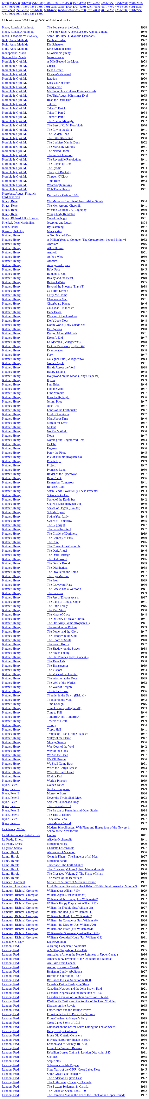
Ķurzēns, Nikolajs (13, 231)
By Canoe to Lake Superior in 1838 (69, 980)
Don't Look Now (57, 320)
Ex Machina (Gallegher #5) (64, 341)
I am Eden (53, 384)
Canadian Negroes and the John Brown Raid (74, 988)
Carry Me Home (57, 295)
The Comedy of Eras (60, 537)
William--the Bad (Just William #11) (69, 912)
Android (52, 252)
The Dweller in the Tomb (62, 572)
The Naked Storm (58, 151)
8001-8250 (22, 13)
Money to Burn (56, 793)
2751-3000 (8, 6)
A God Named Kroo (59, 235)
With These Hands (58, 189)
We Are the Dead (57, 755)
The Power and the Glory (62, 631)
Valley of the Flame (59, 738)
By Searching (55, 226)
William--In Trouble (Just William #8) (70, 907)
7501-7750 (135, 10)
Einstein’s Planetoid (59, 74)
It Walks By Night (58, 397)
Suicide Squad (56, 512)
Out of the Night (57, 218)
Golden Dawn (55, 784)
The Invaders (55, 593)
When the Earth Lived (60, 772)
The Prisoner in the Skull (62, 635)
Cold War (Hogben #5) (61, 307)
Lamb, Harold (10, 852)
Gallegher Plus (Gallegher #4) (65, 359)
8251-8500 (36, 13)
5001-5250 (135, 6)
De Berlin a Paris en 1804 (63, 195)
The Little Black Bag (60, 138)
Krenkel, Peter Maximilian (18, 222)
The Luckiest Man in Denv (63, 142)
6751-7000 (93, 10)
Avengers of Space (58, 265)
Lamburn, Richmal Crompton (20, 890)
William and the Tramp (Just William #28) (72, 899)
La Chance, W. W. (13, 829)
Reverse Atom (55, 486)
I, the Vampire (55, 393)
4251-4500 (93, 6)
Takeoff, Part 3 (56, 116)
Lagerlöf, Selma (12, 848)
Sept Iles (52, 1056)
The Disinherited (57, 567)
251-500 (15, 3)
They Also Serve (57, 819)
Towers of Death (57, 721)
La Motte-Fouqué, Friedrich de (21, 835)
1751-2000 (93, 3)
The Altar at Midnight (60, 121)
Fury (50, 354)
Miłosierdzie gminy (59, 53)
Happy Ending (56, 371)
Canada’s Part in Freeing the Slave (68, 984)
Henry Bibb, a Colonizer (62, 1031)
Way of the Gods (57, 750)
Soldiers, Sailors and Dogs (63, 802)
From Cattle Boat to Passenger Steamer (71, 1014)
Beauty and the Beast (60, 278)
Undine (51, 835)
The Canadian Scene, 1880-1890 (67, 1090)
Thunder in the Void (59, 699)
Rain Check (54, 478)
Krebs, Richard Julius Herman (20, 218)
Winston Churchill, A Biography (67, 209)
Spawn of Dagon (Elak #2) (63, 508)
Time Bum (53, 180)
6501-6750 (79, 10)
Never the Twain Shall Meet (64, 797)
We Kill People (56, 759)
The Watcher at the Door (62, 678)
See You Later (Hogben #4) (64, 503)
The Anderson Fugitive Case (64, 1078)
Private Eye (54, 461)
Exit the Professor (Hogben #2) (66, 346)
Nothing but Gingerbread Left (65, 439)
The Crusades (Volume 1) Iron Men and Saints (75, 869)
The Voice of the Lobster (62, 674)
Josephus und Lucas (59, 222)
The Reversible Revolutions (64, 159)
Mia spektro (54, 231)
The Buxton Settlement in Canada (67, 1086)
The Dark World (57, 559)
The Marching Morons (61, 146)
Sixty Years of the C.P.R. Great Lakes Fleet (73, 1069)
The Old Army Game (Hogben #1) (68, 623)
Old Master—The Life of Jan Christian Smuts (75, 201)
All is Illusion (55, 248)
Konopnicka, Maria (14, 53)
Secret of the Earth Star (61, 499)
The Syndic (54, 168)
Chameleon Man (57, 299)
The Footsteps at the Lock (63, 27)
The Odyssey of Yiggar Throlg (66, 618)
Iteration (52, 78)
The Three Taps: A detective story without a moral (77, 31)
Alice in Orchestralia (59, 839)
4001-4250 (79, 6)
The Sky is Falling (58, 652)
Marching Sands (57, 860)
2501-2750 (136, 3)
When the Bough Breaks (62, 767)
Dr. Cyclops (54, 329)
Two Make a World (59, 823)
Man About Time (57, 418)
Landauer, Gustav (13, 941)
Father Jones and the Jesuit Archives (69, 1009)
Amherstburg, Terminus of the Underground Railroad (79, 958)
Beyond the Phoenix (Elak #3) (65, 286)
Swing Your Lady (58, 516)
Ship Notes (54, 1061)
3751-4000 (65, 6)
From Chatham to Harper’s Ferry (67, 1018)
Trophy (51, 725)
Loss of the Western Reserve (64, 1048)
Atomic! (52, 261)
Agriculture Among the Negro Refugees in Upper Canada (82, 954)
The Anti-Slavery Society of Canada (69, 1082)
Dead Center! (55, 70)
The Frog (52, 580)
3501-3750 (50, 6)
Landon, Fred (10, 946)
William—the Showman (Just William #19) (73, 933)
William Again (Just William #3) (66, 894)
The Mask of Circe (58, 614)
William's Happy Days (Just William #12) (72, 903)
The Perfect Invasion (59, 155)
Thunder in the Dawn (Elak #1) (66, 695)
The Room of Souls (59, 640)
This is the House (57, 691)
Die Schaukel (55, 44)
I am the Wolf (55, 388)
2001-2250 (107, 3)
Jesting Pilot (54, 401)
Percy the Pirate (56, 452)
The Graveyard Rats (59, 584)
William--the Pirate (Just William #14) (70, 929)
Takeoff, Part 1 (56, 108)
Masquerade (54, 87)
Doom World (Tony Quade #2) (66, 324)
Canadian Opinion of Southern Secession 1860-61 (77, 997)
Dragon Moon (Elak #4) (62, 333)
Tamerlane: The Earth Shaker (65, 865)
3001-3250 (22, 6)
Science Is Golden (58, 495)
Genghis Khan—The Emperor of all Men (72, 856)
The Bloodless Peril (59, 529)
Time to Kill (54, 712)
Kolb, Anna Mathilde (15, 40)
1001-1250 (51, 3)
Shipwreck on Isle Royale (63, 1065)
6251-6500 (65, 10)
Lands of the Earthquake (62, 410)
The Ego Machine (58, 576)
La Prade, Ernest (12, 839)
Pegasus (52, 448)
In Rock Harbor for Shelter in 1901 (68, 1039)
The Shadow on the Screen (63, 648)
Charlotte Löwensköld (60, 848)
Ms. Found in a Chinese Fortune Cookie (71, 91)
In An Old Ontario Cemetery (64, 1035)
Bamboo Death (56, 273)
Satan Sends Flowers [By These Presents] (72, 491)
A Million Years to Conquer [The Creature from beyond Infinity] (86, 239)
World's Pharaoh (57, 780)
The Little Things (57, 606)
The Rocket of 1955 (59, 163)
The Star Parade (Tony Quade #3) (67, 657)
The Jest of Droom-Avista (63, 597)
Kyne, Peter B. (11, 784)
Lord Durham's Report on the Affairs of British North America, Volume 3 (92, 886)
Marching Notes (57, 843)
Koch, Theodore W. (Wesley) (20, 36)
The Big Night (56, 525)
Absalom (52, 244)
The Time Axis (56, 661)
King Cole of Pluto (58, 82)
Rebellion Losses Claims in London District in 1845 (79, 1052)
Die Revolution (56, 941)
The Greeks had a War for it (64, 589)
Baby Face (53, 269)
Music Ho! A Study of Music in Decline (71, 882)
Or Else (51, 444)
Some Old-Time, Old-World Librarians (70, 36)
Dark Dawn (54, 312)
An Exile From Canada (61, 963)
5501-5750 (22, 10)
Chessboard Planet (58, 303)
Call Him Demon (57, 290)
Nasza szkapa (55, 57)
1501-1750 (79, 3)
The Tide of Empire (59, 814)
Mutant (51, 427)
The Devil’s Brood (58, 563)
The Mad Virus (56, 610)
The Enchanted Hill (59, 806)
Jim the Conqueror (58, 789)
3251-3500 (36, 6)
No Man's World (57, 431)
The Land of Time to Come (64, 601)
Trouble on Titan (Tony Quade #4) (68, 733)
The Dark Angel (57, 550)
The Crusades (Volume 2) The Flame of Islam (75, 873)
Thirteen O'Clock (57, 176)
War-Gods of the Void (60, 746)
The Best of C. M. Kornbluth (65, 125)
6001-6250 (50, 10)
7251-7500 (121, 10)
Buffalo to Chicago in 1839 (64, 975)
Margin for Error (57, 422)
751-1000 (37, 3)
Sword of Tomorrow (59, 520)
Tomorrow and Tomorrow (63, 716)
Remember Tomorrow (60, 482)
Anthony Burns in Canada (63, 967)
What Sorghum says (59, 185)
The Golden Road (58, 134)
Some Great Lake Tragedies (64, 1073)
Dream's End (55, 337)
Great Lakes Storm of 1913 (63, 1022)
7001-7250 (107, 10)
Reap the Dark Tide (59, 99)
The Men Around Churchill (64, 205)
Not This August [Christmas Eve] (67, 95)
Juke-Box (53, 405)
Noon (50, 435)
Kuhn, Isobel (10, 226)
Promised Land (56, 469)
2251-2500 (121, 3)
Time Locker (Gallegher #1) (64, 708)
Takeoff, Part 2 (56, 112)
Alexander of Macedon (61, 852)
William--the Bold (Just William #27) (69, 916)
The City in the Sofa (59, 129)
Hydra (51, 380)
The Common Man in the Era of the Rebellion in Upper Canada (86, 1095)
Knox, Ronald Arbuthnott (18, 27)
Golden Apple (55, 363)
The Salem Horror (58, 644)
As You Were (55, 256)
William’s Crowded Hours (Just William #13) (74, 937)
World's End (54, 776)
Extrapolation (55, 350)
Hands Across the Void (61, 367)
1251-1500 (65, 3)
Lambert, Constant (13, 882)
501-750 (26, 3)
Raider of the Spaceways (62, 474)
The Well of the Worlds (61, 682)
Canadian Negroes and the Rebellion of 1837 (74, 992)
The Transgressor (57, 665)
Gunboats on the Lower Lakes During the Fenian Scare (81, 1027)
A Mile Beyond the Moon (63, 61)
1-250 (5, 3)
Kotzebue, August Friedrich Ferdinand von (19, 195)
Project (51, 465)
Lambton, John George (16, 886)
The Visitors (54, 669)
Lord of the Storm (58, 414)
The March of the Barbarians (64, 877)
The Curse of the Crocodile (63, 546)
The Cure (53, 542)
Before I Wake (56, 282)
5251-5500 (8, 10)
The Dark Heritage (58, 554)
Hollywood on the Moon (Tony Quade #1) (73, 376)
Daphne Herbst (56, 40)
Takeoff (51, 104)
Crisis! (51, 65)
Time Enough (55, 704)
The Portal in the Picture (62, 627)
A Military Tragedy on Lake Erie (67, 950)
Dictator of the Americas (62, 316)
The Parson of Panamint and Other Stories (73, 810)
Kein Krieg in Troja (59, 48)
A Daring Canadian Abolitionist (66, 946)
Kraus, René (9, 201)
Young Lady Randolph (61, 214)
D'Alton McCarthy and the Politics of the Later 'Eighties (81, 1001)
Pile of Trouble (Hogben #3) (64, 456)
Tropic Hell (54, 729)
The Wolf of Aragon (59, 687)
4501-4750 (107, 6)
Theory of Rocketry (59, 172)
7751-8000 (8, 13)
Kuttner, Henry (11, 235)
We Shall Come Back (60, 763)
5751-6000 (36, 10)
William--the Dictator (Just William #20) (71, 924)
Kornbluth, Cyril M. (14, 61)
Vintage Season (56, 742)
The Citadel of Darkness (62, 533)
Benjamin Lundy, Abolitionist (65, 971)
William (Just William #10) (63, 890)
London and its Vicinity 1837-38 (67, 1044)
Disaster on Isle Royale (61, 1005)
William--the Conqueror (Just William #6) (72, 920)
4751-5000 (121, 6)
